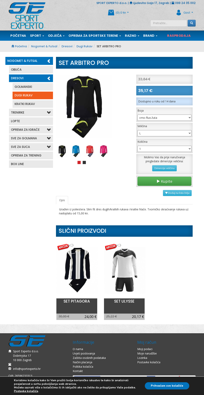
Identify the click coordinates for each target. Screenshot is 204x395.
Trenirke (17, 112)
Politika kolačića (83, 366)
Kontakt (78, 371)
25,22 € (111, 316)
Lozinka (142, 358)
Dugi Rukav (84, 46)
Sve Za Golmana (24, 138)
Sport (36, 35)
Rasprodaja (179, 35)
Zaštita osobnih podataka (89, 358)
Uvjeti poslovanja (84, 353)
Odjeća (55, 35)
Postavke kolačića (148, 362)
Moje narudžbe (147, 353)
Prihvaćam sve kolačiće (167, 386)
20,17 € (138, 316)
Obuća (16, 69)
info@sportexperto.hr (27, 369)
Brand (149, 35)
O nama (78, 349)
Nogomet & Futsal (44, 46)
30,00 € (64, 316)
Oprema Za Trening (26, 155)
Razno (131, 35)
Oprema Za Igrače (25, 130)
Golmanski (23, 87)
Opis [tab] (62, 200)
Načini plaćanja (82, 362)
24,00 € (90, 316)
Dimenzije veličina (164, 168)
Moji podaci (144, 349)
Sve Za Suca (20, 147)
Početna (18, 35)
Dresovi (67, 46)
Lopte (15, 121)
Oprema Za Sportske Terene (94, 35)
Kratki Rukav (25, 104)
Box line (17, 164)
